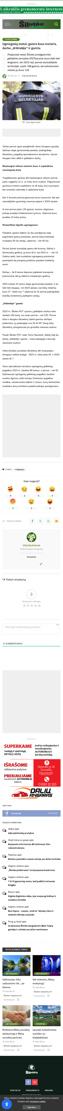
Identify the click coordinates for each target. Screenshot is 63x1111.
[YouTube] (35, 1082)
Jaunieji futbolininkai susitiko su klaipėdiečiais (44, 1033)
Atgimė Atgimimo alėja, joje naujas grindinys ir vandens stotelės (32, 897)
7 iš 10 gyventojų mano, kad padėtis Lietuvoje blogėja (31, 883)
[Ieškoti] (56, 24)
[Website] (41, 564)
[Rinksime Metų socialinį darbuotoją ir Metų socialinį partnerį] (16, 1015)
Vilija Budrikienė (29, 75)
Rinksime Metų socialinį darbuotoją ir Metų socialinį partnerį (16, 1033)
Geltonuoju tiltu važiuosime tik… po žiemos (13, 983)
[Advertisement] (32, 133)
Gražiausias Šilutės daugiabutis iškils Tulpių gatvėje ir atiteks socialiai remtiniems (30, 927)
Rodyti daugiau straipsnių (31, 549)
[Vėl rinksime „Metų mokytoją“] (47, 965)
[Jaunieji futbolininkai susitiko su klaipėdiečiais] (47, 1015)
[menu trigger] (9, 24)
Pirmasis (20, 469)
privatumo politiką (38, 1101)
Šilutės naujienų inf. (13, 995)
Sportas (40, 1024)
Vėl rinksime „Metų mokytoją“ (43, 981)
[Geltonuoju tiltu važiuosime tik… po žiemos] (16, 965)
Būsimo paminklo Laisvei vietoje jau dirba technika (34, 859)
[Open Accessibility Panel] (7, 1104)
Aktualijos (11, 974)
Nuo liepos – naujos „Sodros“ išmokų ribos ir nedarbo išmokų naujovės (31, 912)
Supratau (31, 1107)
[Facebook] (32, 521)
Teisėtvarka (11, 39)
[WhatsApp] (48, 521)
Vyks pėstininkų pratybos (21, 833)
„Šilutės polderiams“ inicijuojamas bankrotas (31, 870)
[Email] (56, 521)
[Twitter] (40, 521)
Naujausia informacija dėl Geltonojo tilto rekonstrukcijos (29, 846)
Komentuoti (9, 999)
